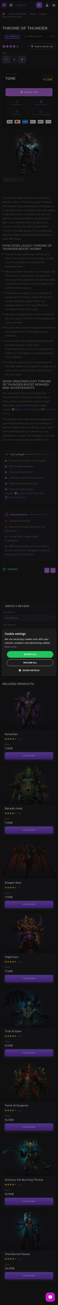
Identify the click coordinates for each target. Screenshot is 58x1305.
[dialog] (29, 652)
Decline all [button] (30, 662)
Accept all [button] (30, 654)
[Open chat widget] (50, 1297)
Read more (10, 646)
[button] (29, 670)
